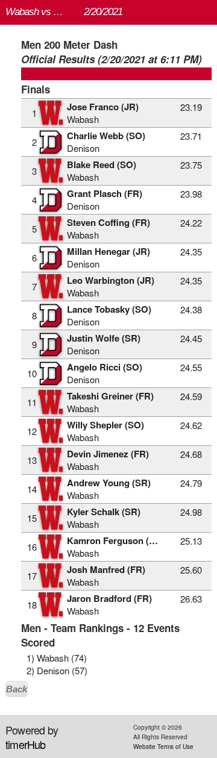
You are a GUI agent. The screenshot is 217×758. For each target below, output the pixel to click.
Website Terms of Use (163, 746)
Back (16, 689)
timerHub (25, 744)
